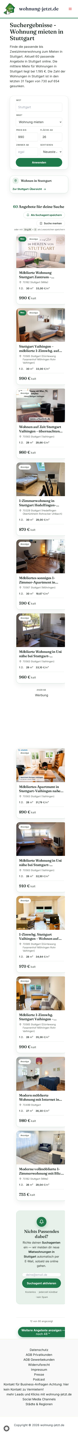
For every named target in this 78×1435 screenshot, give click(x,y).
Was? (19, 115)
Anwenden (39, 162)
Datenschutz (39, 1350)
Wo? (18, 100)
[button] (6, 1428)
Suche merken (53, 223)
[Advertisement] (42, 720)
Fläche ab (46, 130)
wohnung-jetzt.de (39, 9)
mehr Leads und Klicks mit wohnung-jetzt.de (39, 1394)
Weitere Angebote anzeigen (43, 1332)
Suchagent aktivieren (41, 1283)
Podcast (39, 1379)
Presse (39, 1374)
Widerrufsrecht (39, 1365)
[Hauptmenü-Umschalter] (70, 9)
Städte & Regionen (39, 1404)
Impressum (39, 1369)
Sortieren (46, 145)
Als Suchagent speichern (46, 214)
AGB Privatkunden (39, 1355)
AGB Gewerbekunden (39, 1359)
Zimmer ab (22, 145)
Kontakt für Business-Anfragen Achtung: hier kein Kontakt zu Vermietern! (36, 1387)
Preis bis (21, 130)
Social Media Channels (39, 1399)
